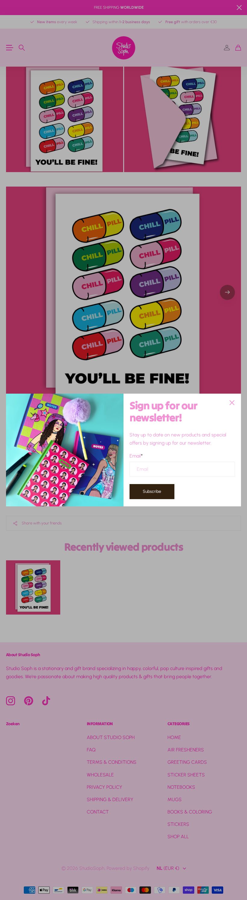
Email (136, 455)
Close (232, 403)
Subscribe (152, 491)
